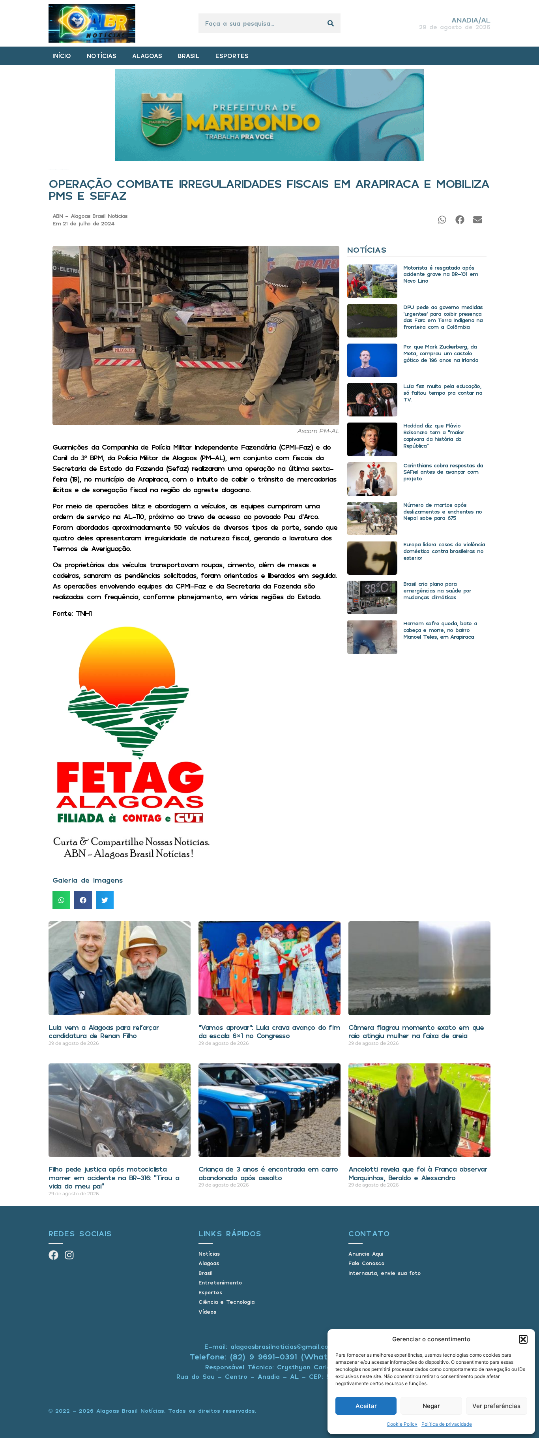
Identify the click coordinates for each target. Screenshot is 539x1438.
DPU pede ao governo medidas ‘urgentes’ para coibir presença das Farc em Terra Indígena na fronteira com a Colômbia (443, 317)
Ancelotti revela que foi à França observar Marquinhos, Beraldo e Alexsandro (417, 1173)
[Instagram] (69, 1255)
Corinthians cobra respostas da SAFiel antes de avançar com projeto (443, 472)
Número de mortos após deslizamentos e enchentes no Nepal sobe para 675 (442, 511)
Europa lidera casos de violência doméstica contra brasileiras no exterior (444, 551)
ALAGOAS (147, 55)
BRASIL (189, 55)
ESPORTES (232, 55)
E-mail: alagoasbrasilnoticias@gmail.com (269, 1346)
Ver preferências (496, 1406)
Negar (431, 1406)
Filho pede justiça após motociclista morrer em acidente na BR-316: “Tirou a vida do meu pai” (114, 1177)
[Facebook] (53, 1255)
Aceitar (366, 1406)
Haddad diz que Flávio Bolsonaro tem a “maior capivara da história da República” (433, 435)
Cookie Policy (402, 1424)
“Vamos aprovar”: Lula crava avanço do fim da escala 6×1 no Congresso (269, 1031)
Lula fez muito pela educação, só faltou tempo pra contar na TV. (442, 392)
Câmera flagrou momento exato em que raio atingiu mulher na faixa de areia (416, 1031)
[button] (523, 1339)
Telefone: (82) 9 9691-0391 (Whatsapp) (269, 1356)
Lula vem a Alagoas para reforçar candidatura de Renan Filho (104, 1031)
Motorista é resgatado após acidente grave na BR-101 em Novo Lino (440, 274)
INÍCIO (61, 55)
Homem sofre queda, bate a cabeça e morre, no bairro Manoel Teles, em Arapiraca (440, 630)
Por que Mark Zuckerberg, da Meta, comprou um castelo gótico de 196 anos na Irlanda (440, 353)
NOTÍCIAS (101, 55)
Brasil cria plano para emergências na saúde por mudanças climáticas (437, 590)
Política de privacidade (446, 1424)
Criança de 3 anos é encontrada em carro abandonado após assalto (268, 1173)
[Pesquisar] (331, 23)
